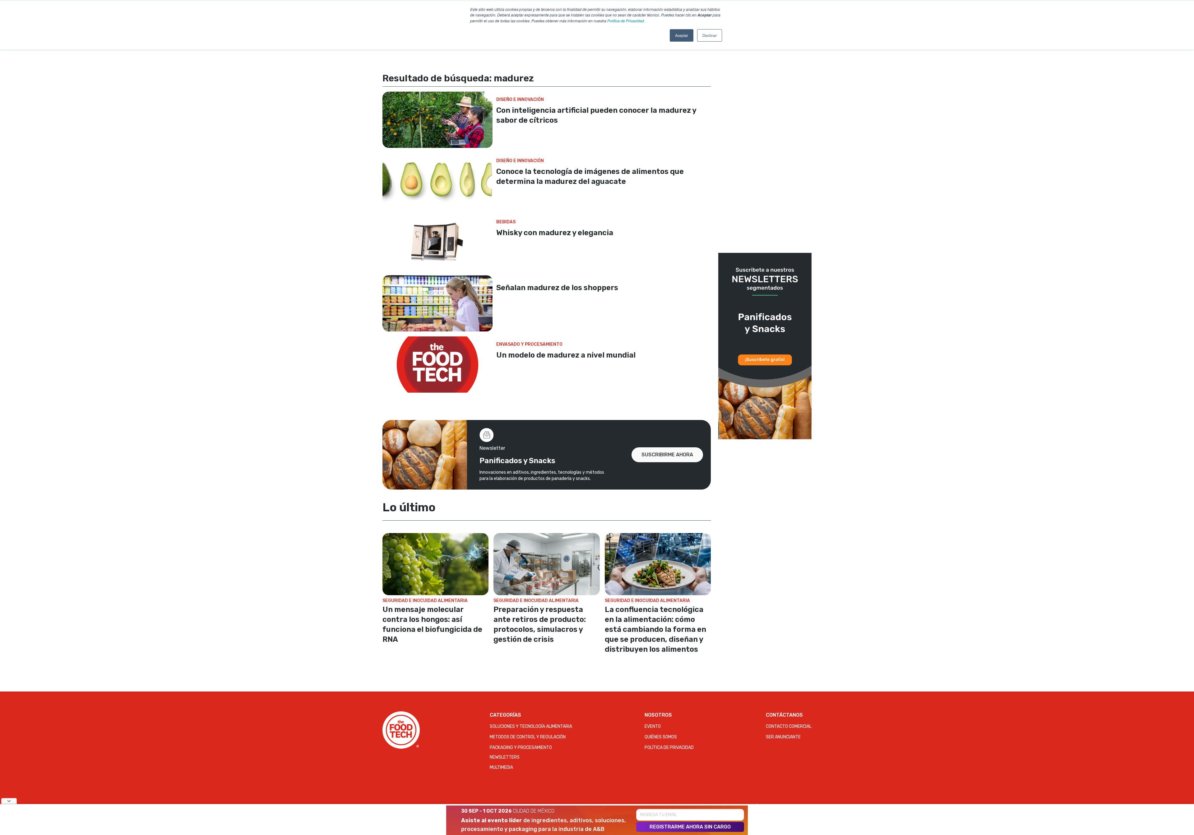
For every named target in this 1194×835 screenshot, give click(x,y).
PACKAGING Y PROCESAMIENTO (521, 747)
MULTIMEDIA (501, 767)
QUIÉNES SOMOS (661, 737)
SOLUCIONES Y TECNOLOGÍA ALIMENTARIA (531, 726)
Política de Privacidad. (626, 20)
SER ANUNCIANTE (783, 737)
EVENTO (653, 726)
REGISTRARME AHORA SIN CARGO (690, 827)
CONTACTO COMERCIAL (789, 726)
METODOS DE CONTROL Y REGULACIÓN (528, 737)
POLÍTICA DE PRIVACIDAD (669, 747)
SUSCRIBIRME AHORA (667, 455)
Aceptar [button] (681, 35)
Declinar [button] (709, 35)
